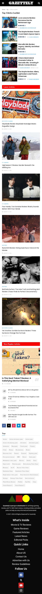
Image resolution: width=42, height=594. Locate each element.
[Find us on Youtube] (23, 425)
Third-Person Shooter (9, 482)
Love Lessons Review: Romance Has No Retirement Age (26, 20)
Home (3, 9)
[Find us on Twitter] (9, 425)
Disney (11, 450)
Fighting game (33, 453)
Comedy (32, 446)
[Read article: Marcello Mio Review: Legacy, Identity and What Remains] (9, 48)
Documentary (19, 450)
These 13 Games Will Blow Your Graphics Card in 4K (23, 398)
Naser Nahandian (25, 67)
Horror (25, 457)
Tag (7, 9)
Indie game (32, 457)
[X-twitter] (21, 580)
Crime (4, 450)
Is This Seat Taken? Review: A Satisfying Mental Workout (16, 379)
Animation (6, 446)
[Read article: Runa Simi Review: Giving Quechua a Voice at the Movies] (21, 228)
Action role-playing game (10, 442)
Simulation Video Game (22, 471)
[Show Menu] (3, 3)
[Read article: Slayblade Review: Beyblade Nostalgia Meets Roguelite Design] (21, 104)
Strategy (5, 478)
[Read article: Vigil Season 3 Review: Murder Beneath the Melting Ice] (21, 146)
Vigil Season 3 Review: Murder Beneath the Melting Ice (18, 166)
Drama (28, 450)
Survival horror (29, 478)
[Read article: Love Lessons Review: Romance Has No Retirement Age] (9, 22)
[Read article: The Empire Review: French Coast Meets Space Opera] (9, 36)
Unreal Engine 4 (7, 485)
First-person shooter (8, 457)
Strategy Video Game (16, 478)
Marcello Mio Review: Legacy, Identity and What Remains (28, 46)
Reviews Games (7, 121)
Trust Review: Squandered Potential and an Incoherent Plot (23, 407)
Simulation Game (8, 471)
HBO (18, 457)
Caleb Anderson (34, 37)
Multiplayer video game (10, 460)
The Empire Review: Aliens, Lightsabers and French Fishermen (28, 73)
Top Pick (27, 482)
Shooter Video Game (23, 467)
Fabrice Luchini (14, 9)
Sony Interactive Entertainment (29, 474)
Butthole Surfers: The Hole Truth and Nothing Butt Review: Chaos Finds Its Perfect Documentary (21, 290)
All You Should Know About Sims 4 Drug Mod (23, 390)
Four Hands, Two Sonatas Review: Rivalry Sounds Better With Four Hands (20, 207)
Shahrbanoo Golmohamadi (28, 28)
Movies (5, 18)
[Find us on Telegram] (19, 425)
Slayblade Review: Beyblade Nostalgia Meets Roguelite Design (19, 125)
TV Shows (5, 162)
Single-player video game (10, 474)
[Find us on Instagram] (14, 425)
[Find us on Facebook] (4, 425)
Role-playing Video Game (30, 464)
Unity (34, 482)
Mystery (21, 460)
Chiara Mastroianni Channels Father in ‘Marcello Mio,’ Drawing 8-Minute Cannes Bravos (28, 61)
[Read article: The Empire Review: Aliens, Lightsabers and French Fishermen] (9, 76)
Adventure (23, 442)
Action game (29, 439)
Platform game (16, 464)
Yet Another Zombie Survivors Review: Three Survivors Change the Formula (19, 331)
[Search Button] (39, 3)
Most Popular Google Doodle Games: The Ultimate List (22, 416)
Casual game (23, 446)
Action (5, 439)
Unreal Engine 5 (19, 485)
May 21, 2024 (35, 67)
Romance (5, 467)
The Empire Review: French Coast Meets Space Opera (29, 32)
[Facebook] (21, 574)
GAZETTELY (21, 3)
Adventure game (33, 442)
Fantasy (16, 453)
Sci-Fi (12, 467)
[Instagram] (21, 590)
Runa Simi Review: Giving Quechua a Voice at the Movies (20, 249)
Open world (6, 464)
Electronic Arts (7, 453)
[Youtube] (21, 585)
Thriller (20, 482)
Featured (23, 453)
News (34, 460)
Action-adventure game (16, 439)
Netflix (29, 460)
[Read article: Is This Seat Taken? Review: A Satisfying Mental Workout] (21, 361)
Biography (15, 446)
